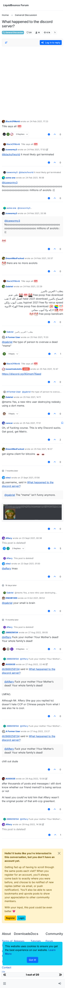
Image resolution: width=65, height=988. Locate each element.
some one (10, 177)
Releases (19, 941)
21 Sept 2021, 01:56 (30, 477)
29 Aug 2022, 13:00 (35, 778)
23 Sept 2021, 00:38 (32, 538)
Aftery (9, 538)
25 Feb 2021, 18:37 (43, 449)
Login (21, 918)
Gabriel (9, 286)
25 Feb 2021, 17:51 (32, 423)
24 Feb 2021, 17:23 (39, 121)
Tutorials (36, 941)
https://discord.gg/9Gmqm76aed (21, 373)
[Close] (59, 853)
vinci (8, 477)
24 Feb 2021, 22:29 (32, 286)
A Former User (13, 337)
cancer (9, 423)
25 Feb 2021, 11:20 (39, 337)
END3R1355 (11, 598)
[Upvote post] (55, 134)
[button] (4, 983)
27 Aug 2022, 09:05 (38, 632)
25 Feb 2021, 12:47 (49, 369)
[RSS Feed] (55, 32)
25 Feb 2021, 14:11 (32, 397)
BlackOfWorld (13, 121)
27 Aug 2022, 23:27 (40, 731)
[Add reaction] (48, 134)
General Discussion (14, 32)
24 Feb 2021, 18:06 (35, 177)
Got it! (32, 959)
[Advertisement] (32, 82)
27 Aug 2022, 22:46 (35, 664)
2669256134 (12, 632)
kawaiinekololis (14, 369)
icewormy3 (11, 149)
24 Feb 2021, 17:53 (36, 149)
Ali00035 (10, 664)
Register (10, 918)
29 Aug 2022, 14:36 (31, 824)
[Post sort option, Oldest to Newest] (6, 42)
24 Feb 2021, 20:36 (36, 213)
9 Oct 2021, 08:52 (36, 598)
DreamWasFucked (15, 258)
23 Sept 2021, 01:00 (30, 563)
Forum (49, 941)
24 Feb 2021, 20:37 (43, 258)
